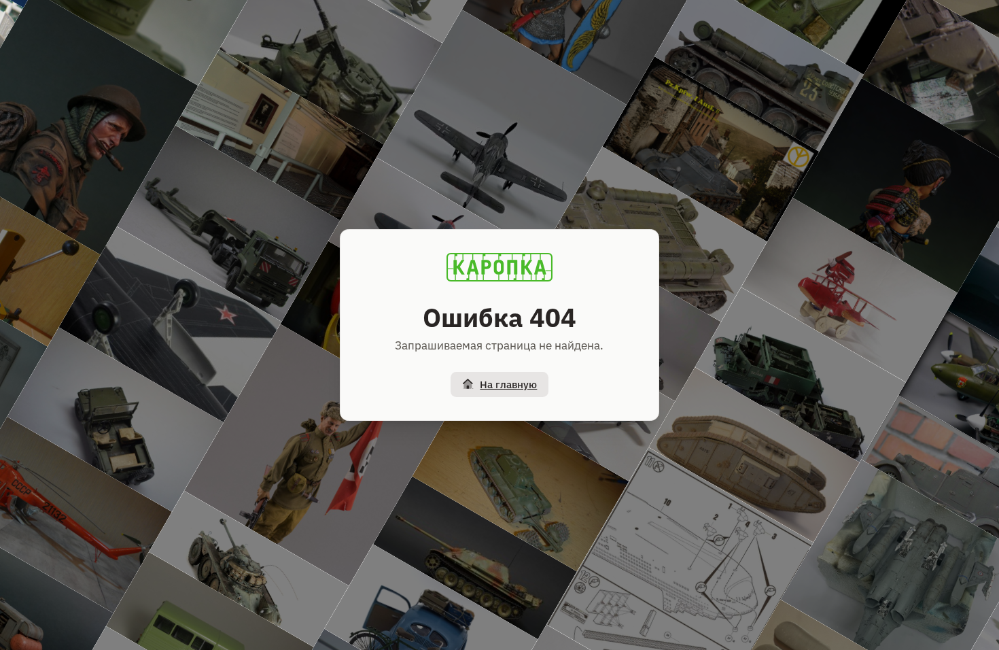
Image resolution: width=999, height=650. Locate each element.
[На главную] (499, 267)
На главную (508, 384)
